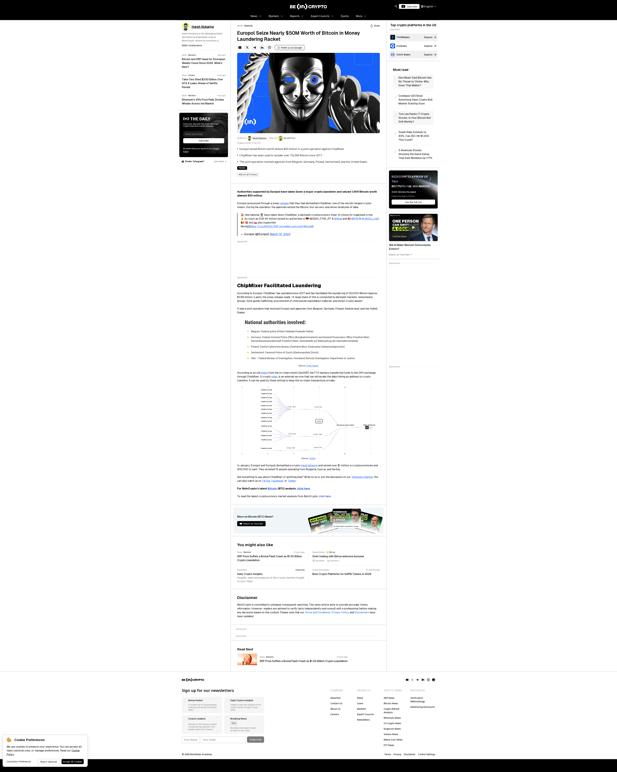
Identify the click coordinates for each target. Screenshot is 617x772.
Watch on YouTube (399, 254)
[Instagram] (269, 47)
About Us (335, 708)
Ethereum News (392, 717)
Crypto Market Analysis (391, 710)
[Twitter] (247, 47)
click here (325, 496)
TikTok (266, 481)
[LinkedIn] (262, 47)
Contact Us (336, 703)
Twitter (312, 458)
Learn (360, 703)
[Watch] (413, 227)
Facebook (277, 481)
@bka (337, 218)
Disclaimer (410, 754)
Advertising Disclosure (422, 706)
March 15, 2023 (280, 234)
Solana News (391, 734)
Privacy (397, 754)
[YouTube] (240, 47)
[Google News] (433, 679)
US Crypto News (392, 723)
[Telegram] (254, 47)
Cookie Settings (426, 754)
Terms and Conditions (317, 612)
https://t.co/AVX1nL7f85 (264, 226)
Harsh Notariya (259, 138)
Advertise (335, 697)
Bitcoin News (391, 703)
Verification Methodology (417, 699)
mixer (274, 376)
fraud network (309, 465)
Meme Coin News (393, 739)
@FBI (355, 218)
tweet (264, 372)
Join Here (219, 161)
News (240, 25)
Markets (248, 25)
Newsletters (363, 719)
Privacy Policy (340, 612)
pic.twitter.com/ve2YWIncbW (296, 226)
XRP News (389, 697)
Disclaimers (362, 612)
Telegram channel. (362, 477)
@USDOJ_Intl (370, 218)
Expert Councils (365, 714)
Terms (387, 754)
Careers (334, 714)
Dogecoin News (392, 728)
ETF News (389, 745)
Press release (312, 365)
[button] (202, 705)
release (284, 203)
